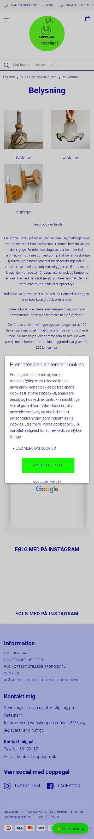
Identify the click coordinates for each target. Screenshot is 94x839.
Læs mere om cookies (35, 448)
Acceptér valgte (47, 482)
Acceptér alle (48, 465)
